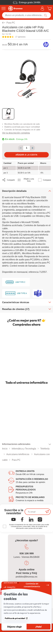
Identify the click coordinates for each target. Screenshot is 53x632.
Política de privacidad (15, 618)
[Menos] (20, 148)
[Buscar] (45, 15)
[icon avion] (47, 511)
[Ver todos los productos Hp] (46, 44)
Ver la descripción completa (16, 133)
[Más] (32, 148)
